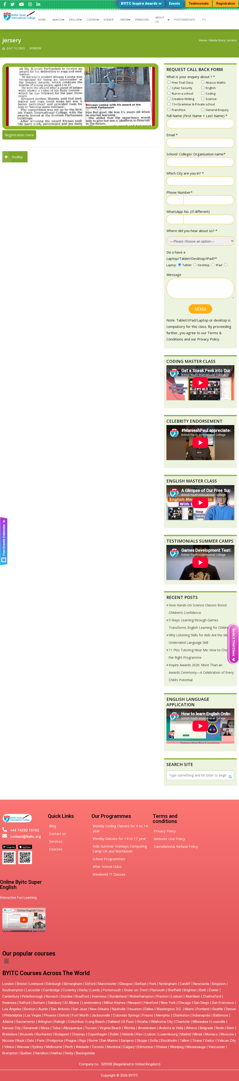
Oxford (90, 984)
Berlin (220, 1028)
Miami (189, 1009)
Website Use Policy (169, 838)
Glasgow (126, 984)
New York (168, 1003)
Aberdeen (192, 996)
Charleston (181, 1015)
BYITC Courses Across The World (46, 973)
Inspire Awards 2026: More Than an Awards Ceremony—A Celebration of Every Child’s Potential (201, 672)
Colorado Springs (126, 1015)
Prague (71, 1040)
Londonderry (91, 1003)
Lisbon (150, 1034)
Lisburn (177, 996)
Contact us (57, 833)
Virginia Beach (110, 1028)
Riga (82, 1040)
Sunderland (118, 996)
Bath (202, 990)
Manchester (107, 984)
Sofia (154, 1040)
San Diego (201, 1003)
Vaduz (209, 1040)
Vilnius (9, 1047)
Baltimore (220, 1015)
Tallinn (185, 1040)
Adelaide (82, 1047)
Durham (39, 1003)
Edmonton (145, 1047)
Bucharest (44, 1034)
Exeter (214, 990)
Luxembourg (168, 1034)
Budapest (62, 1034)
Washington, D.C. (169, 1009)
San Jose (80, 1009)
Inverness (100, 996)
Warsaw (23, 1047)
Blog (52, 825)
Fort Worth (80, 1015)
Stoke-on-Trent (136, 990)
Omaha (142, 1022)
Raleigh (59, 1022)
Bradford (82, 996)
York (152, 984)
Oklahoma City (162, 1022)
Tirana (197, 1040)
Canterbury (10, 996)
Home (203, 40)
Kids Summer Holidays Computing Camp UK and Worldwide (120, 848)
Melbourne (54, 1047)
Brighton (190, 990)
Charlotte (183, 1022)
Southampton (12, 990)
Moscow (227, 1034)
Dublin (114, 1034)
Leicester (33, 990)
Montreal (113, 1047)
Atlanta (7, 1022)
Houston (135, 1009)
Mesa (45, 1028)
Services (56, 841)
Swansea (9, 1003)
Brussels (26, 1034)
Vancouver (216, 1047)
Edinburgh (53, 984)
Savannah (30, 1028)
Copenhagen (97, 1034)
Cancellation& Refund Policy (176, 846)
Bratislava (9, 1034)
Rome (93, 1040)
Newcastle (201, 984)
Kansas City (11, 1028)
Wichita (129, 1028)
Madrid (185, 1034)
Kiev (139, 1034)
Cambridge (51, 990)
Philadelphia (13, 1015)
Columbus (76, 1022)
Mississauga (196, 1047)
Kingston (219, 984)
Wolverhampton (141, 996)
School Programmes (109, 858)
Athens (191, 1028)
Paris (41, 1040)
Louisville (218, 1022)
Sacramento (25, 1022)
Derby (83, 990)
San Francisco (223, 1003)
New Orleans (99, 1009)
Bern (230, 1028)
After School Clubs (107, 866)
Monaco (211, 1034)
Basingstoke (85, 1053)
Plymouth (157, 990)
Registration (225, 3)
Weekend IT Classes (109, 874)
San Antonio (60, 1009)
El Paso (128, 1022)
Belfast (140, 984)
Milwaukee (200, 1022)
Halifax (56, 1053)
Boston (29, 1009)
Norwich (52, 996)
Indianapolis (201, 1015)
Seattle (217, 1009)
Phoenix (50, 1015)
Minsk (197, 1034)
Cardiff (185, 984)
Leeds (95, 990)
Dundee (67, 996)
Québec (26, 1053)
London (8, 984)
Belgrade (206, 1028)
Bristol (22, 984)
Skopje (142, 1040)
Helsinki (128, 1034)
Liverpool (36, 984)
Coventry (69, 990)
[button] (6, 960)
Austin (43, 1009)
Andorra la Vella (171, 1028)
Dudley (17, 156)
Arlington (45, 1022)
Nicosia (8, 1040)
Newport (134, 1003)
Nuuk (20, 1040)
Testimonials (199, 3)
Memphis (163, 1015)
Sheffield (174, 990)
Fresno (147, 1015)
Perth (69, 1047)
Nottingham (168, 984)
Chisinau (79, 1034)
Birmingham (73, 984)
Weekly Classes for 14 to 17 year (119, 838)
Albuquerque (72, 1028)
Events (174, 3)
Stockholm (169, 1040)
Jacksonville (100, 1015)
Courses (55, 849)
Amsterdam (147, 1028)
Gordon (35, 48)
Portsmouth (112, 990)
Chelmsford (212, 996)
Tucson (91, 1028)
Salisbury (55, 1003)
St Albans (71, 1003)
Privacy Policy (165, 831)
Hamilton (42, 1053)
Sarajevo (127, 1040)
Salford (25, 1003)
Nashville (119, 1009)
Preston (162, 996)
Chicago (184, 1003)
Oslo (30, 1040)
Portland (203, 1009)
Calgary (129, 1047)
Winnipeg (177, 1047)
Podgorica (55, 1040)
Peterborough (32, 996)
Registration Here (19, 134)
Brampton (10, 1053)
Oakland (114, 1022)
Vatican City (226, 1040)
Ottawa (161, 1047)
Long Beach (96, 1022)
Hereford (151, 1003)
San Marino (109, 1040)
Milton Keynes (115, 1003)
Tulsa (56, 1028)
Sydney (37, 1047)
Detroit (64, 1015)
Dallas (149, 1009)
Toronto (98, 1047)
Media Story (217, 40)
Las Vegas (33, 1015)
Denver (231, 1009)
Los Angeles (11, 1009)
